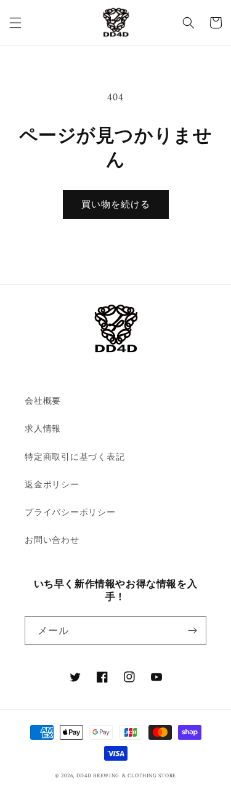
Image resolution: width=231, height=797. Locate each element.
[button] (15, 22)
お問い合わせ (52, 539)
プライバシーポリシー (70, 512)
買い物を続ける (115, 204)
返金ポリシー (52, 484)
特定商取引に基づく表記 (74, 456)
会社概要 (43, 400)
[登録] (192, 630)
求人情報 (43, 428)
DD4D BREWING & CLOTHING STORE (126, 775)
